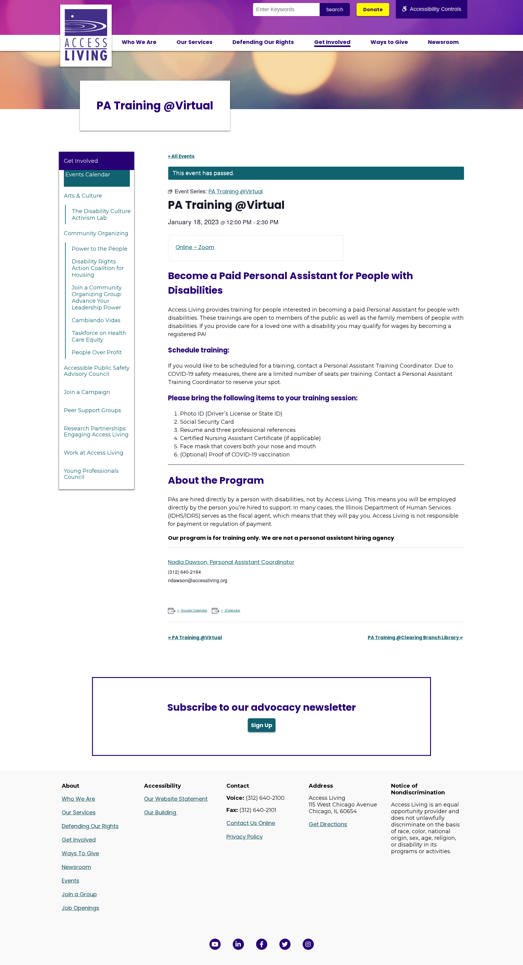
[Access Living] (86, 58)
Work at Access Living (93, 452)
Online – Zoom (195, 247)
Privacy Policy (244, 836)
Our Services (194, 42)
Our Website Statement (176, 799)
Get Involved (332, 42)
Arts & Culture (83, 195)
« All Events (181, 156)
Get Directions (328, 824)
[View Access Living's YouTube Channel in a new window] (215, 944)
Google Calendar (194, 610)
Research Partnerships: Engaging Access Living (96, 431)
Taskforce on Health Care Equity (99, 336)
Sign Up (261, 725)
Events (70, 880)
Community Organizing (96, 233)
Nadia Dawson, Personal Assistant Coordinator (231, 562)
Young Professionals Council (91, 474)
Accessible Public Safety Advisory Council (97, 371)
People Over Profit (97, 352)
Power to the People (99, 248)
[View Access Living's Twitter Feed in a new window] (285, 944)
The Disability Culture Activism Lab (101, 214)
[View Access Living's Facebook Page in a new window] (261, 944)
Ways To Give (80, 853)
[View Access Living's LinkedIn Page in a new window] (238, 944)
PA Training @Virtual (195, 637)
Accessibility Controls (435, 9)
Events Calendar (87, 174)
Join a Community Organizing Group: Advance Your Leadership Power (97, 297)
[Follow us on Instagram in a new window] (308, 944)
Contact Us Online (250, 823)
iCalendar (232, 610)
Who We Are (139, 42)
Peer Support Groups (92, 410)
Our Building (161, 812)
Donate (373, 9)
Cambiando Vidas (96, 320)
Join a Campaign (87, 392)
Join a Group (79, 894)
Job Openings (80, 908)
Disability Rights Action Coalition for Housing (98, 268)
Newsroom (443, 42)
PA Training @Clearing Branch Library (415, 637)
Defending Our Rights (263, 42)
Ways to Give (389, 42)
